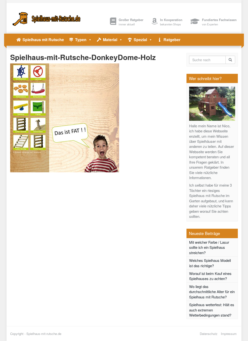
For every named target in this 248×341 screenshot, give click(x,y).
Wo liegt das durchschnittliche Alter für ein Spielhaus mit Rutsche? (212, 291)
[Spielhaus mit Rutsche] (45, 18)
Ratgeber (171, 39)
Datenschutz (208, 333)
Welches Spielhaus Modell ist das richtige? (210, 263)
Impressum (229, 333)
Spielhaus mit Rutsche (43, 39)
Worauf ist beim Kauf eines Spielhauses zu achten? (210, 276)
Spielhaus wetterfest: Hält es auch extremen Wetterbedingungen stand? (211, 310)
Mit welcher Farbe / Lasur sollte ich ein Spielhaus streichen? (209, 247)
